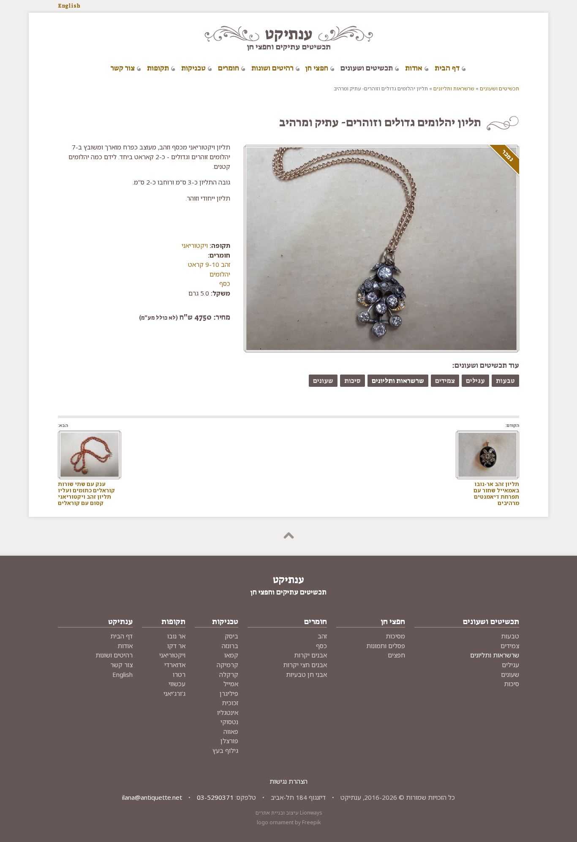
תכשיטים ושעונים (366, 68)
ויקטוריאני (195, 245)
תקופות (158, 68)
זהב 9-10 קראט (209, 264)
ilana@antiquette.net (152, 797)
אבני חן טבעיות (306, 674)
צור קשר (123, 68)
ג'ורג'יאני (174, 693)
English (69, 6)
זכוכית (230, 702)
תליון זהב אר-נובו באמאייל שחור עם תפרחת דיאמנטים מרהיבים (496, 493)
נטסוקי (229, 721)
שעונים (323, 380)
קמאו (231, 655)
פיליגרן (229, 693)
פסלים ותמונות (385, 645)
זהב (322, 636)
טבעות (505, 380)
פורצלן (229, 740)
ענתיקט (289, 34)
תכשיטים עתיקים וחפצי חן (289, 46)
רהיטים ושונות (272, 68)
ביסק (231, 636)
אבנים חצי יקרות (305, 664)
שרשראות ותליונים (453, 88)
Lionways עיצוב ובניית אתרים (289, 812)
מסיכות (395, 636)
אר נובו (176, 636)
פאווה (230, 731)
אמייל (230, 683)
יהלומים (220, 274)
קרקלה (228, 674)
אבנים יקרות (310, 655)
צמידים (445, 380)
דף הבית (447, 68)
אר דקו (176, 645)
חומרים (228, 68)
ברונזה (230, 645)
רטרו (179, 674)
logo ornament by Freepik (289, 822)
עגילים (475, 380)
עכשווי (177, 683)
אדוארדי (174, 664)
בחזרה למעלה (288, 536)
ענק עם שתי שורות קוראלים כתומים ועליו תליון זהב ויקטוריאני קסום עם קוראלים (86, 493)
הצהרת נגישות (288, 781)
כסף (224, 283)
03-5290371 (215, 797)
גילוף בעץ (225, 750)
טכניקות (193, 68)
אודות (413, 68)
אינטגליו (227, 712)
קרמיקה (227, 664)
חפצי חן (316, 68)
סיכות (352, 380)
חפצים (396, 655)
